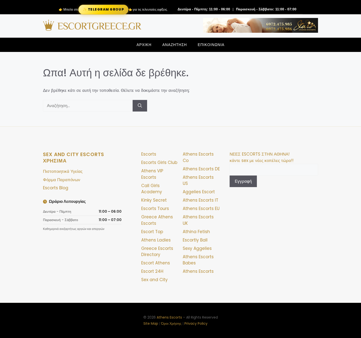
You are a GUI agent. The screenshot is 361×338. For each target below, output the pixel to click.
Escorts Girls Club (159, 162)
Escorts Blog (55, 188)
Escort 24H (152, 271)
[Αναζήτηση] (140, 106)
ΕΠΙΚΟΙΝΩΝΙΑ (211, 44)
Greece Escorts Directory (157, 251)
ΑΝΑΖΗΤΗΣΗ (174, 44)
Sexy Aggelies (197, 248)
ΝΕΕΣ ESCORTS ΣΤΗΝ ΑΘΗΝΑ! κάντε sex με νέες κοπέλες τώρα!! (261, 157)
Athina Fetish (196, 232)
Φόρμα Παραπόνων (61, 180)
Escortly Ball (195, 240)
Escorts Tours (155, 208)
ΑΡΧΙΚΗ (144, 44)
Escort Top (152, 232)
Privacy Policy (196, 323)
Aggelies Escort (199, 192)
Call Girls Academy (151, 189)
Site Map (150, 323)
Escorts (148, 154)
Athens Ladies (156, 240)
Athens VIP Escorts (152, 174)
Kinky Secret (154, 200)
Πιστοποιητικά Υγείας (63, 171)
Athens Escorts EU (201, 208)
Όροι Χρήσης (171, 323)
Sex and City (154, 280)
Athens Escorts (198, 271)
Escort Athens (155, 263)
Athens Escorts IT (200, 200)
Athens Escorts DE (201, 169)
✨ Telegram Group (103, 9)
